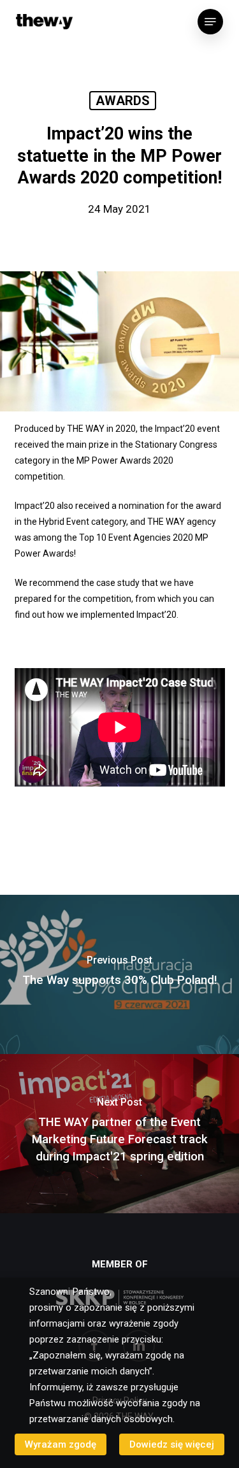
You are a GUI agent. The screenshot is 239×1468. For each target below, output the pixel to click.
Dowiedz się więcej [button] (171, 1444)
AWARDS (123, 100)
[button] (210, 21)
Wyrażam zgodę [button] (60, 1444)
